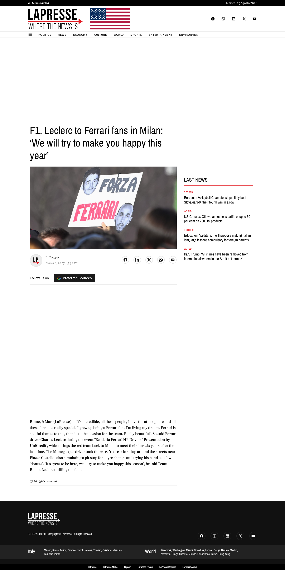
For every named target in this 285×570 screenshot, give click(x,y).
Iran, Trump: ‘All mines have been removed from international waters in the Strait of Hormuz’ (216, 256)
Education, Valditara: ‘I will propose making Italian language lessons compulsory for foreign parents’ (217, 237)
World (188, 211)
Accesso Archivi (40, 3)
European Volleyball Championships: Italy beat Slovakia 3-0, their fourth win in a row (215, 199)
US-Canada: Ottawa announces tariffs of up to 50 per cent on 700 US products (217, 218)
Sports (188, 192)
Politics (189, 230)
